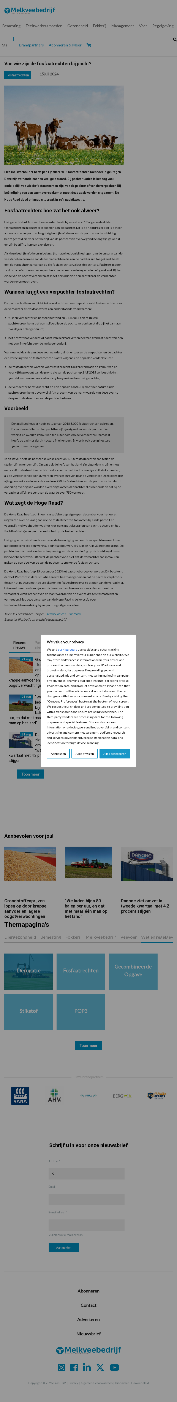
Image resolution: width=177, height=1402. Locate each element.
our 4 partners (67, 649)
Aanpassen (58, 753)
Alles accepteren (114, 753)
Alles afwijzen (85, 753)
